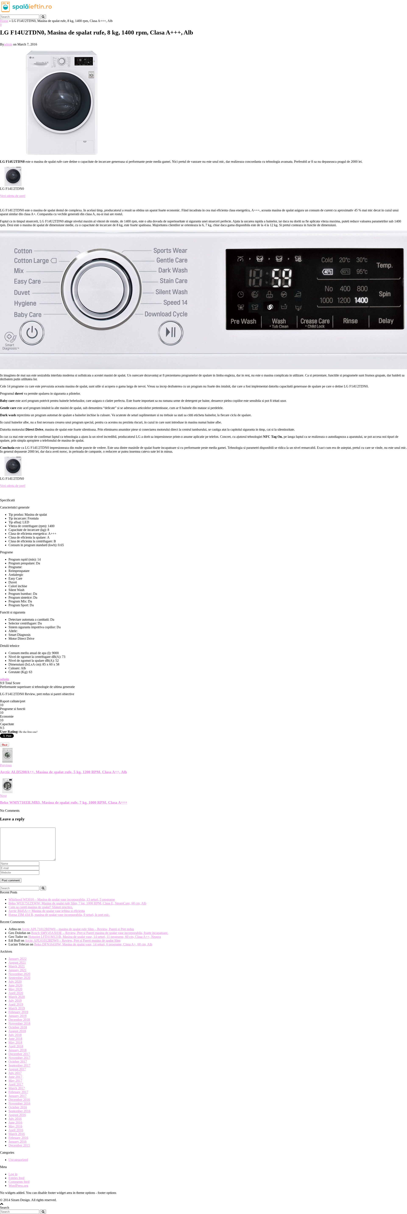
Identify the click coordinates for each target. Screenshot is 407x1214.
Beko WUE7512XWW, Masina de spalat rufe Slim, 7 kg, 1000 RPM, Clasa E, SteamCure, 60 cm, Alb (77, 903)
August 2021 (17, 962)
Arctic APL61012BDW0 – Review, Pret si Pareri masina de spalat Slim (72, 940)
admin (8, 44)
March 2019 (16, 1008)
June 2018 (15, 1038)
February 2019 (18, 1012)
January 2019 (17, 1016)
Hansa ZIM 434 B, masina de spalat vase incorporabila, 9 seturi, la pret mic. (59, 914)
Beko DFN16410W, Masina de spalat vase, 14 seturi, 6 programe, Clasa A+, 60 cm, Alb (93, 944)
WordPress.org (18, 1185)
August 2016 (17, 1115)
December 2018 (19, 1019)
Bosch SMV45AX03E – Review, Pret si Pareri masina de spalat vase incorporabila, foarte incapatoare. (99, 933)
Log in (12, 1174)
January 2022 (17, 958)
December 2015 (19, 1145)
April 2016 (15, 1130)
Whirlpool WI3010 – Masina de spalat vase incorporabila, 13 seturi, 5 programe (61, 899)
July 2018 (15, 1035)
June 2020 (15, 985)
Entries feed (16, 1178)
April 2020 (15, 993)
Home (4, 21)
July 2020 (15, 981)
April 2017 (15, 1084)
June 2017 (15, 1077)
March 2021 (16, 966)
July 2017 (15, 1073)
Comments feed (18, 1182)
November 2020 (19, 974)
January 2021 (17, 970)
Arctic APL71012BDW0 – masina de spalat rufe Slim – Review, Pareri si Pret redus (78, 929)
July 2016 (15, 1118)
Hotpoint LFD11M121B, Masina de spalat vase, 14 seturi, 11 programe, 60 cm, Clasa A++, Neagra (94, 936)
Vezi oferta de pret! (12, 196)
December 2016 (19, 1099)
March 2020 (16, 997)
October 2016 (17, 1107)
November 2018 (19, 1023)
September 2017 (19, 1065)
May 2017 (15, 1080)
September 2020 (19, 978)
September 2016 (19, 1111)
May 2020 (15, 989)
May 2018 (15, 1042)
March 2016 (16, 1134)
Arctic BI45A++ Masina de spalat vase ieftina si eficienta (46, 911)
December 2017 (19, 1054)
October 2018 (17, 1027)
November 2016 (19, 1103)
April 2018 (15, 1046)
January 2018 (17, 1050)
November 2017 (19, 1058)
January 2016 (17, 1141)
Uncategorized (18, 1160)
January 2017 (17, 1096)
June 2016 (15, 1122)
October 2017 (17, 1061)
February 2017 (18, 1092)
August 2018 (17, 1031)
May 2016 (15, 1126)
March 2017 (16, 1088)
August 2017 (17, 1069)
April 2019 (15, 1004)
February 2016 (18, 1138)
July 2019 (15, 1000)
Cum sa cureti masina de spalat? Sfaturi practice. (40, 907)
